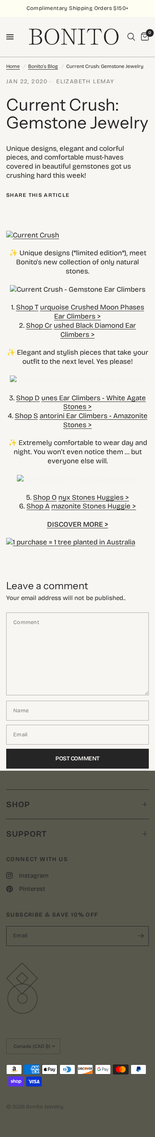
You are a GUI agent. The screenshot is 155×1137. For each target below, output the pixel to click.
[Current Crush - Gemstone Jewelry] (77, 235)
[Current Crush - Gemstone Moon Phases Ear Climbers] (77, 289)
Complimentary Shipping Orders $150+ (77, 8)
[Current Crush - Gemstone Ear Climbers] (77, 379)
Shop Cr (39, 325)
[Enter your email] (140, 936)
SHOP (18, 804)
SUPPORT (26, 834)
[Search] (131, 37)
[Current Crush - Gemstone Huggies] (77, 478)
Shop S (26, 415)
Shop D (28, 398)
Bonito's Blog (43, 66)
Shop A (38, 506)
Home (13, 66)
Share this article (37, 195)
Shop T (27, 307)
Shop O (45, 497)
